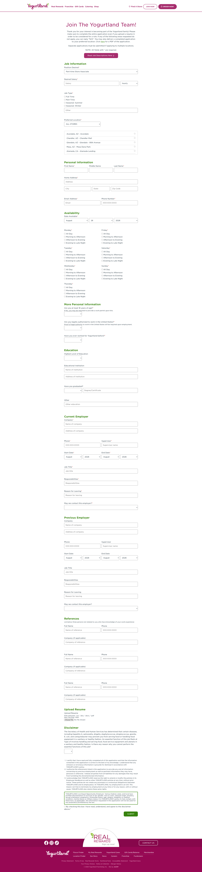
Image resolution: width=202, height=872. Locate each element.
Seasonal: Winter (73, 106)
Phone (67, 441)
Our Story (94, 856)
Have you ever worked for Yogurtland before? (84, 336)
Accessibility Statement (120, 861)
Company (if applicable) (75, 638)
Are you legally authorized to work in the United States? (89, 322)
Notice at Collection (102, 864)
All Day (69, 234)
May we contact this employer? (78, 503)
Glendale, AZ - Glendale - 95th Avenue (83, 143)
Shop (96, 7)
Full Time (70, 97)
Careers (114, 856)
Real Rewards (57, 7)
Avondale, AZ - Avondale (78, 134)
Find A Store (136, 7)
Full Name (68, 626)
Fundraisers (138, 856)
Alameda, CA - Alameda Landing (81, 151)
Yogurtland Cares (113, 852)
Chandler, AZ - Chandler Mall (79, 138)
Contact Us (148, 843)
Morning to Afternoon (75, 237)
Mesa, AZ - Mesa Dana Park (79, 147)
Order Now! (168, 6)
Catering (89, 7)
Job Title (68, 467)
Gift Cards (79, 7)
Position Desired (71, 67)
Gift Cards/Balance (131, 852)
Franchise (69, 7)
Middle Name (95, 166)
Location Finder (79, 856)
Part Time (70, 100)
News (104, 856)
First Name (69, 166)
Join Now (150, 6)
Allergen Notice (116, 864)
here (103, 42)
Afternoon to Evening (75, 240)
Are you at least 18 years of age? (78, 308)
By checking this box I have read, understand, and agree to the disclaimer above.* (97, 808)
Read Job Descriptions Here (100, 55)
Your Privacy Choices (88, 864)
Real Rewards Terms (92, 861)
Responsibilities (71, 479)
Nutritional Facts (105, 861)
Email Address (70, 199)
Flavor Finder (78, 852)
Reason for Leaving (72, 491)
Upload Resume (71, 713)
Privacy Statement (68, 861)
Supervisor (106, 441)
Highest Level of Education (76, 354)
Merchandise (149, 852)
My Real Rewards (95, 852)
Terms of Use (79, 861)
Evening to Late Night (75, 243)
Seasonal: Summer (74, 103)
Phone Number (108, 199)
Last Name (118, 166)
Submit (130, 814)
